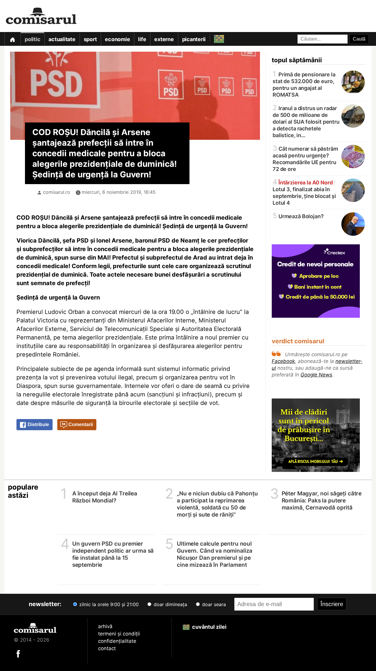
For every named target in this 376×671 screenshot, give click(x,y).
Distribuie (37, 424)
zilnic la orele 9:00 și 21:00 (108, 604)
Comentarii (80, 424)
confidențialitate (117, 641)
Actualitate (61, 39)
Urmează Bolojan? (298, 216)
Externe (164, 39)
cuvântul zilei (208, 627)
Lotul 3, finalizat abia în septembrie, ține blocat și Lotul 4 (304, 192)
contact (107, 648)
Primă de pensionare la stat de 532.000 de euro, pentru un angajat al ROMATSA (304, 84)
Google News (316, 375)
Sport (90, 39)
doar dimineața (169, 604)
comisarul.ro (56, 192)
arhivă (105, 626)
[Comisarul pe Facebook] (18, 653)
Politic (32, 39)
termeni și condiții (119, 634)
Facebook (283, 361)
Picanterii (194, 39)
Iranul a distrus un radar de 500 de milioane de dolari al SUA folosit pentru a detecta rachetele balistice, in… (306, 121)
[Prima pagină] (12, 39)
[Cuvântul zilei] (214, 37)
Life (142, 39)
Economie (117, 39)
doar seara (213, 604)
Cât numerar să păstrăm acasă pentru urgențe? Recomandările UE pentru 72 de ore (305, 158)
